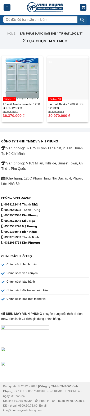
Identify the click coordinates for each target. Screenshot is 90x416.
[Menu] (7, 7)
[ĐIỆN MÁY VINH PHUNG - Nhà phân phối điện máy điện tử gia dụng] (45, 7)
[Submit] (82, 20)
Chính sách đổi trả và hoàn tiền (27, 290)
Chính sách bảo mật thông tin (26, 298)
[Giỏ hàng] (83, 7)
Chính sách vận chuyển (22, 273)
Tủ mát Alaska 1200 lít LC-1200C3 (66, 106)
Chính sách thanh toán (21, 264)
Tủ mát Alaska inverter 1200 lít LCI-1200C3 (21, 106)
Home (11, 33)
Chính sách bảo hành (20, 281)
